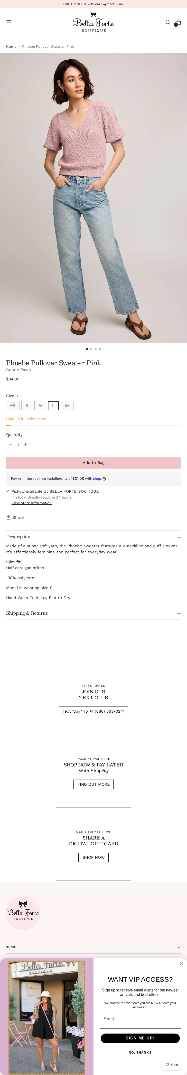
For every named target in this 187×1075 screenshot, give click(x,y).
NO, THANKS (140, 1052)
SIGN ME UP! (140, 1038)
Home (11, 46)
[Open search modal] (168, 22)
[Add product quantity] (25, 445)
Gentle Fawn (18, 370)
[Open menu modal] (9, 22)
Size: (12, 396)
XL (67, 405)
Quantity (14, 434)
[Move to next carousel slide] (177, 646)
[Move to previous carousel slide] (165, 646)
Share (18, 517)
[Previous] (50, 4)
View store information (31, 503)
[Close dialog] (182, 963)
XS (12, 405)
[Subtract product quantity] (10, 445)
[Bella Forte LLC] (93, 22)
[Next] (136, 4)
